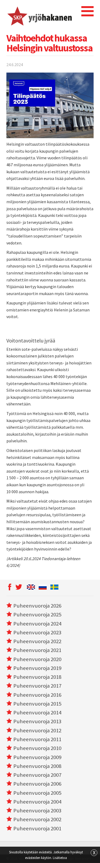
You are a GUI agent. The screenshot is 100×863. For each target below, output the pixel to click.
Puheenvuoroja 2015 (37, 703)
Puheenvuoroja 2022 (37, 641)
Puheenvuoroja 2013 (37, 721)
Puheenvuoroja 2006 (37, 783)
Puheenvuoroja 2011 (37, 739)
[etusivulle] (39, 15)
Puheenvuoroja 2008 (37, 766)
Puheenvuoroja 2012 (37, 730)
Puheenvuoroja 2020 (37, 659)
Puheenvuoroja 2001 (37, 828)
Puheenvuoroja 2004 (37, 801)
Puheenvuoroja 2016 (37, 694)
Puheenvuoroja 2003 (37, 810)
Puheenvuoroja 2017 (37, 685)
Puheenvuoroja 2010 (37, 748)
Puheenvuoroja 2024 (37, 623)
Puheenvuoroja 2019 (37, 668)
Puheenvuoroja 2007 (37, 774)
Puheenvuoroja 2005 (37, 792)
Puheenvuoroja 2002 (37, 819)
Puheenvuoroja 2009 (37, 757)
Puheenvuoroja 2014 (37, 712)
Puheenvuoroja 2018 (37, 676)
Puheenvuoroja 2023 (37, 632)
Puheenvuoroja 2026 (37, 605)
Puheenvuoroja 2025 (37, 614)
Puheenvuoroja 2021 (37, 650)
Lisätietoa (60, 858)
